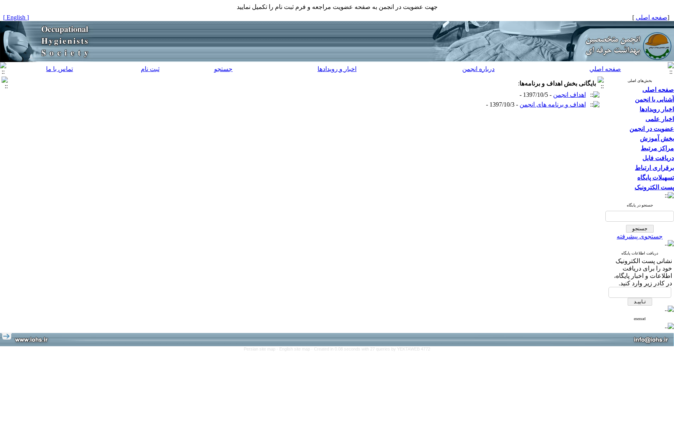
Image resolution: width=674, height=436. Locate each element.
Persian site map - (261, 349)
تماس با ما (59, 69)
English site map (295, 349)
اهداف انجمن (569, 94)
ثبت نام (150, 69)
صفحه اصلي (605, 69)
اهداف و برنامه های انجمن (553, 104)
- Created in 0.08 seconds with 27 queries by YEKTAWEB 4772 (370, 349)
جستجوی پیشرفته (640, 236)
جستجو (223, 69)
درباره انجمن (478, 69)
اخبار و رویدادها (337, 69)
